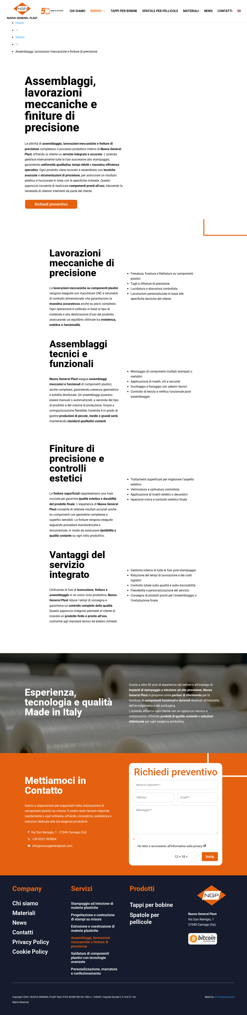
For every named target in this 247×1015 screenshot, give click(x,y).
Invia (210, 856)
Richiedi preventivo (51, 204)
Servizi (96, 11)
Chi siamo (77, 11)
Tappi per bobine (124, 11)
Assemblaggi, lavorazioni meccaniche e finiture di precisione (90, 942)
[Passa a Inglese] (239, 16)
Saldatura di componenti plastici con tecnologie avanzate (90, 957)
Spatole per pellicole (160, 11)
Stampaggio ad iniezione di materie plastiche (92, 905)
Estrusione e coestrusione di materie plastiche (93, 928)
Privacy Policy (30, 942)
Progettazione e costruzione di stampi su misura (93, 917)
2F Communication (224, 997)
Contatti (225, 11)
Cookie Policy (30, 951)
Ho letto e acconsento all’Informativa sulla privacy (170, 846)
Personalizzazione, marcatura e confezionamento (94, 971)
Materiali (191, 11)
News (208, 11)
